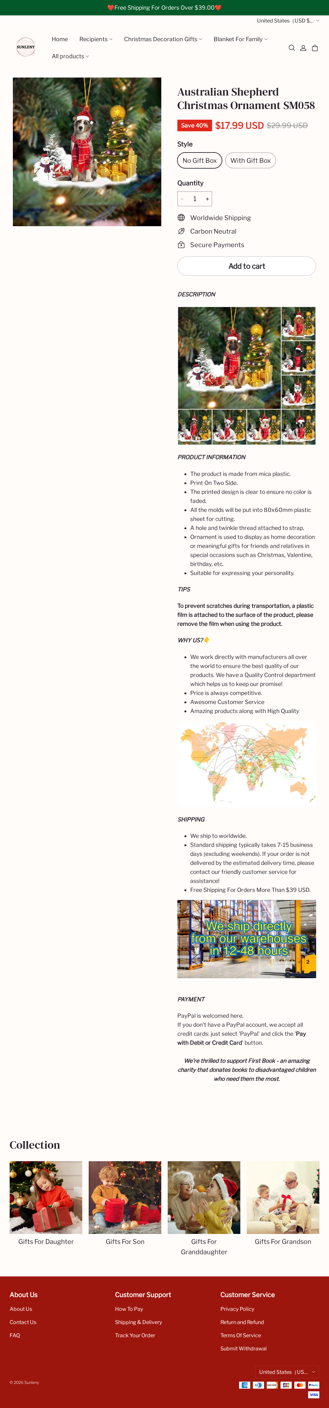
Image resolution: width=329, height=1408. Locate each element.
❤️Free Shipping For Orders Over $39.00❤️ (164, 7)
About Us (21, 1309)
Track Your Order (135, 1335)
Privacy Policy (237, 1309)
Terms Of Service (240, 1335)
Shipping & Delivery (138, 1322)
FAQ (15, 1335)
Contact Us (23, 1322)
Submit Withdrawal (243, 1348)
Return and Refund (242, 1322)
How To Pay (129, 1309)
